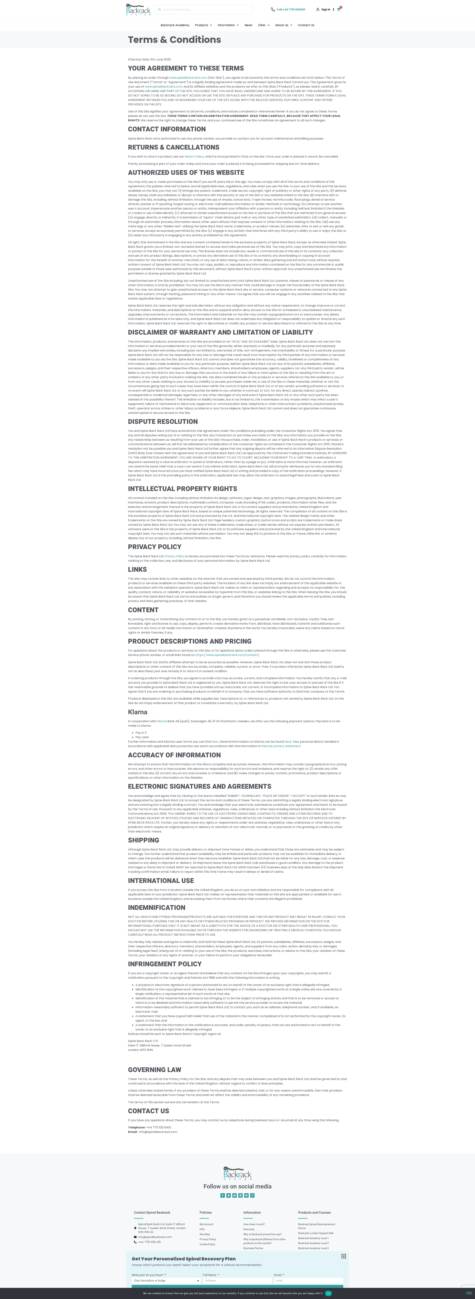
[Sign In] (318, 9)
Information (226, 25)
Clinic (262, 25)
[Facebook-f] (222, 1195)
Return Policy (194, 156)
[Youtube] (234, 1195)
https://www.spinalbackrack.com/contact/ (227, 655)
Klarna (162, 721)
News (248, 25)
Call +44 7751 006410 (291, 9)
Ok (328, 1293)
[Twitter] (228, 1195)
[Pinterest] (246, 1195)
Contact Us (306, 25)
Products (201, 25)
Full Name (210, 1275)
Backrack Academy (175, 25)
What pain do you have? (148, 1275)
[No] (469, 1293)
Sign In (325, 9)
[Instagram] (252, 1195)
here (214, 742)
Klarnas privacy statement (281, 746)
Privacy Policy (175, 556)
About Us (281, 25)
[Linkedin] (240, 1195)
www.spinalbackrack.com (188, 78)
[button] (343, 1256)
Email (278, 1275)
